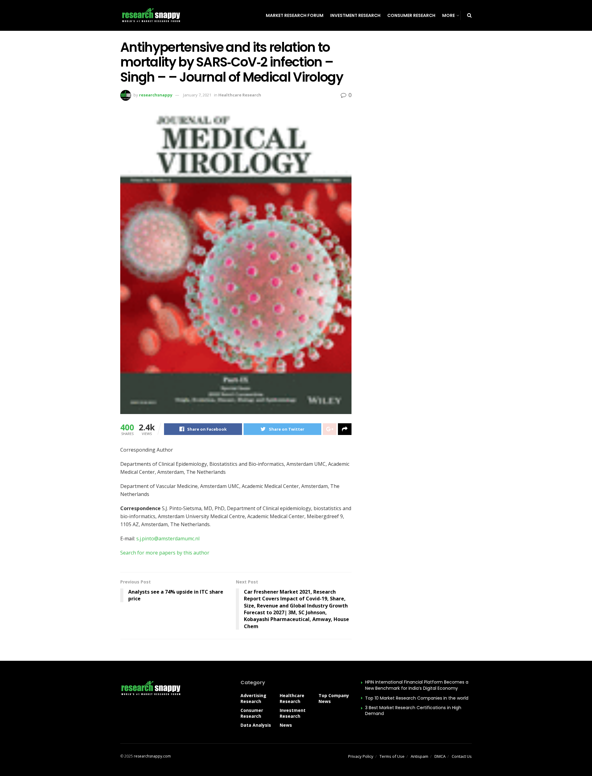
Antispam (419, 756)
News (286, 725)
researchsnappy (155, 95)
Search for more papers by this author (164, 552)
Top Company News (334, 698)
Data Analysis (255, 725)
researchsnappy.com (152, 756)
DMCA (440, 756)
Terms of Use (392, 756)
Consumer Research (411, 15)
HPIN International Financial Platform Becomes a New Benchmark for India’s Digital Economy (416, 685)
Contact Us (462, 756)
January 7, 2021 (197, 95)
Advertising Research (253, 698)
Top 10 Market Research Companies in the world (416, 698)
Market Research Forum (294, 15)
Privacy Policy (360, 756)
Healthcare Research (239, 95)
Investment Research (355, 15)
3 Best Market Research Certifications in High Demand (413, 711)
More (448, 15)
